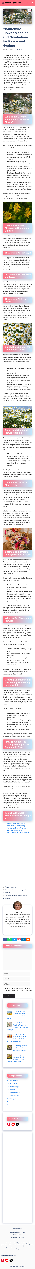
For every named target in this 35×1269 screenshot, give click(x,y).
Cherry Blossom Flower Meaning (18, 832)
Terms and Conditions (17, 1237)
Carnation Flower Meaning (16, 826)
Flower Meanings (11, 887)
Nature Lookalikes (13, 1102)
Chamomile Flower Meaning (16, 823)
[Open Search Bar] (27, 3)
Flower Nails (11, 1090)
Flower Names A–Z (13, 1093)
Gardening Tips (12, 1099)
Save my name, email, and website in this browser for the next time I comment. (18, 989)
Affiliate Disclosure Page (17, 1232)
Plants (9, 1105)
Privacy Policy (17, 1235)
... (17, 929)
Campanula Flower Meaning (16, 828)
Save (19, 939)
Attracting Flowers (13, 1080)
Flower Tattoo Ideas (13, 1096)
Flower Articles (12, 1083)
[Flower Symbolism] (11, 3)
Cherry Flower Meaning (15, 830)
